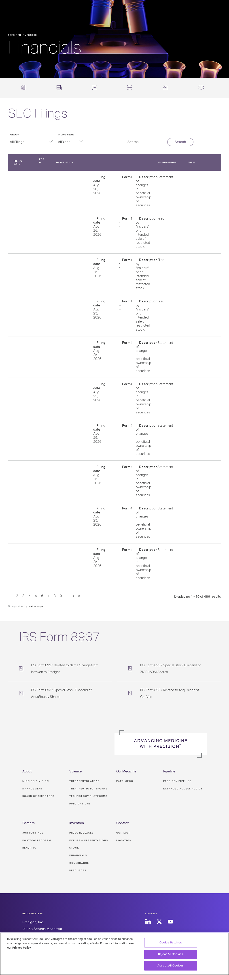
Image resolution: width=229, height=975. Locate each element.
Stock (74, 848)
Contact (122, 823)
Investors (76, 823)
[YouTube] (170, 922)
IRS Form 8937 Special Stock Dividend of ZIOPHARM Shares (170, 669)
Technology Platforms (88, 796)
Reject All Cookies (170, 954)
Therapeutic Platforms (88, 789)
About (27, 771)
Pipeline (169, 771)
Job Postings (33, 833)
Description (64, 162)
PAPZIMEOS (124, 781)
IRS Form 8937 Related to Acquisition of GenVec (169, 693)
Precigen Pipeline (177, 781)
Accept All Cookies (170, 965)
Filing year (66, 134)
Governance (79, 863)
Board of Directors (38, 796)
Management (32, 789)
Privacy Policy (21, 947)
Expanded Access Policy (183, 789)
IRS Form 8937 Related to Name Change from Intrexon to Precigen (64, 669)
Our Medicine (126, 771)
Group (14, 134)
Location (123, 840)
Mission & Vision (35, 781)
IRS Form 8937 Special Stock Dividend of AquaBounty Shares (61, 693)
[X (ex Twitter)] (159, 922)
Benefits (29, 848)
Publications (80, 804)
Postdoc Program (36, 840)
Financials (78, 855)
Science (75, 771)
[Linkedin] (148, 922)
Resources (77, 870)
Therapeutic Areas (84, 781)
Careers (28, 823)
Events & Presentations (88, 840)
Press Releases (81, 833)
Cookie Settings (170, 942)
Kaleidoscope (35, 606)
